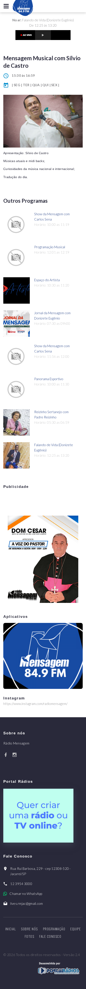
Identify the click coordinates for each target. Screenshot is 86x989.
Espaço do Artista (47, 280)
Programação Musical (49, 247)
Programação (54, 928)
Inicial (10, 928)
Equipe (75, 928)
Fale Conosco (50, 936)
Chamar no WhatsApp (25, 894)
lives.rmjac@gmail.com (26, 903)
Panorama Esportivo (48, 379)
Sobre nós (29, 928)
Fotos (29, 936)
